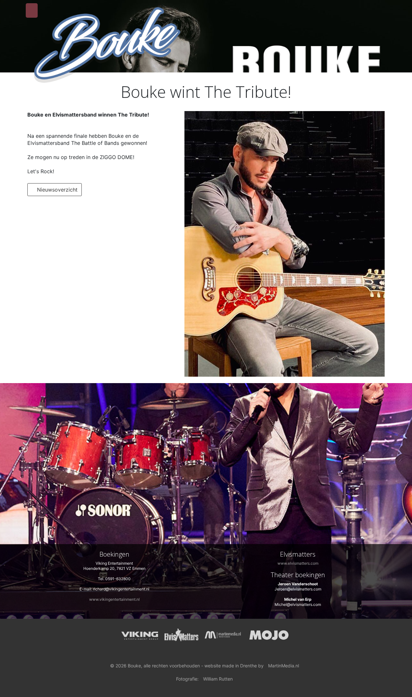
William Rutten (218, 679)
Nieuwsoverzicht (56, 189)
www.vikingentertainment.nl (114, 599)
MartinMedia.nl (283, 665)
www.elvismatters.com (297, 563)
